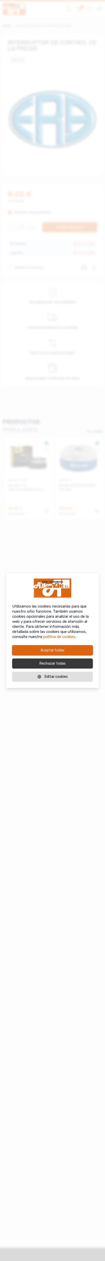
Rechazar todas (53, 663)
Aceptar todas (52, 650)
